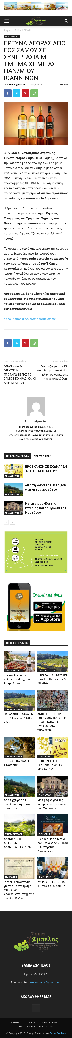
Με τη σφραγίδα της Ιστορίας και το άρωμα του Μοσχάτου (45, 508)
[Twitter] (16, 93)
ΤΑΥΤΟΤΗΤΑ (29, 1022)
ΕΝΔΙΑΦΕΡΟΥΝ (23, 30)
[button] (6, 21)
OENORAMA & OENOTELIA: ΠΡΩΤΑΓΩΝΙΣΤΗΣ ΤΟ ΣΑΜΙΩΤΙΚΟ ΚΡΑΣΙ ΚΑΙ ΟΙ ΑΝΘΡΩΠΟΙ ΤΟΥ (20, 374)
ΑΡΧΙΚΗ (15, 1022)
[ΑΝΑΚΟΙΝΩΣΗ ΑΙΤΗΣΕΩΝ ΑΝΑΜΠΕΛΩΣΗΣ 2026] (19, 825)
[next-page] (12, 522)
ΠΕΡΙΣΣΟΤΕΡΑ (42, 456)
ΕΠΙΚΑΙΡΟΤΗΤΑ (27, 1026)
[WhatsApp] (34, 93)
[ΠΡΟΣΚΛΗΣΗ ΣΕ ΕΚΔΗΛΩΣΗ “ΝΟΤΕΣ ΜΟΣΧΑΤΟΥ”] (13, 471)
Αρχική (7, 30)
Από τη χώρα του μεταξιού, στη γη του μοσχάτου (17, 804)
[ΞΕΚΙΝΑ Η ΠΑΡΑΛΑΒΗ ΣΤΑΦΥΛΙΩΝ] (19, 747)
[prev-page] (6, 522)
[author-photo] (36, 415)
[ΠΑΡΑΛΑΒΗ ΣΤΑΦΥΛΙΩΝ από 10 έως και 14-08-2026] (19, 700)
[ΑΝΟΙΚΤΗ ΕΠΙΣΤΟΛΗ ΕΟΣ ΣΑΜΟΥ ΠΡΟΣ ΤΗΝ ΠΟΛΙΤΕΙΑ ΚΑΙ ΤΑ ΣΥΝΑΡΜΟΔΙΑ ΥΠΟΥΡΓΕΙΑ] (52, 700)
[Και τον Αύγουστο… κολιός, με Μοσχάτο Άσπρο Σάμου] (19, 661)
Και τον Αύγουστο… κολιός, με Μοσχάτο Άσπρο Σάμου (17, 679)
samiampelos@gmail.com (44, 982)
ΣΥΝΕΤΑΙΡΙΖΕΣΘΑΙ (47, 670)
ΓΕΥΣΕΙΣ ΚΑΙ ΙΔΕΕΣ (13, 670)
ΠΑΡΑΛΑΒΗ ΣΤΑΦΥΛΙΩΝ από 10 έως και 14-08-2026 (18, 718)
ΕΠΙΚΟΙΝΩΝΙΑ (46, 1026)
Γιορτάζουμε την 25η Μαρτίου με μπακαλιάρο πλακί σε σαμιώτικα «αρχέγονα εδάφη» (52, 372)
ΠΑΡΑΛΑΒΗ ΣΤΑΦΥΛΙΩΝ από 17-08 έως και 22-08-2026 (52, 679)
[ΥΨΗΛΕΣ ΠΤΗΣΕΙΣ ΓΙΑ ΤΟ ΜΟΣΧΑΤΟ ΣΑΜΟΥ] (52, 868)
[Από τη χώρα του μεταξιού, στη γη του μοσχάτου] (13, 489)
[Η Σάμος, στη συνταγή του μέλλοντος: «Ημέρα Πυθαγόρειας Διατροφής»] (52, 825)
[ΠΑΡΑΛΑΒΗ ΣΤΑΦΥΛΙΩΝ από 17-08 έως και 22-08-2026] (52, 661)
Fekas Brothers (57, 1033)
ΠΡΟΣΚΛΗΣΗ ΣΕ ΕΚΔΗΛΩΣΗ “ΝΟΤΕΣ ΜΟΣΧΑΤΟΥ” (49, 765)
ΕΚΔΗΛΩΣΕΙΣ (44, 834)
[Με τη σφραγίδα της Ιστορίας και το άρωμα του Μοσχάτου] (13, 508)
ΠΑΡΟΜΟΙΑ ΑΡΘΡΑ (17, 456)
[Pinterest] (25, 93)
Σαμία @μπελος (17, 84)
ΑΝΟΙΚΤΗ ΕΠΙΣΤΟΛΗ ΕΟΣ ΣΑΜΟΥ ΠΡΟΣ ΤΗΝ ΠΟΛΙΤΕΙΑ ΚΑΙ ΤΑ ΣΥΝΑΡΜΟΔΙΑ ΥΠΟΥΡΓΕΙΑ (52, 722)
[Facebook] (8, 93)
